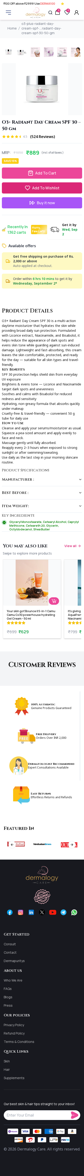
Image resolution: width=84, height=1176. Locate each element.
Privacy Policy (14, 1025)
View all (70, 546)
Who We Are (13, 980)
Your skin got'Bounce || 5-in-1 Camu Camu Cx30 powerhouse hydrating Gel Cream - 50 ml (31, 615)
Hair (7, 1069)
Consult (10, 944)
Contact (10, 952)
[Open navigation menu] (8, 12)
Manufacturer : (18, 479)
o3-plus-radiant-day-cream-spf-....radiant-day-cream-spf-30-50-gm (41, 28)
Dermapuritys (14, 961)
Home (12, 28)
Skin (7, 1061)
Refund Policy (14, 1033)
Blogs (8, 997)
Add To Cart (45, 173)
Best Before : (15, 492)
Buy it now (46, 202)
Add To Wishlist (46, 188)
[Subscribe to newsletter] (75, 1115)
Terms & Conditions (19, 1041)
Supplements (14, 1078)
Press (8, 1005)
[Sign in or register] (76, 12)
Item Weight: (15, 506)
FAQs (8, 988)
